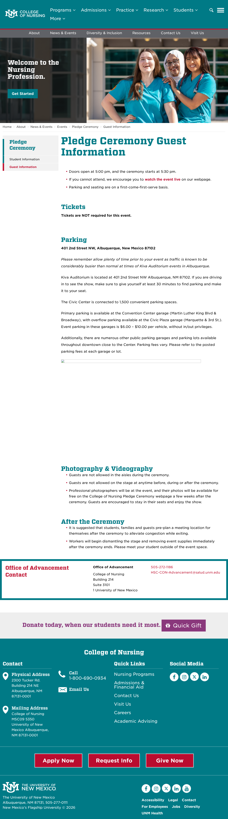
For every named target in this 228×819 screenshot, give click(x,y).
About (34, 33)
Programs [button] (61, 10)
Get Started (23, 94)
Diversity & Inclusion (104, 33)
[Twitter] (194, 676)
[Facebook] (174, 677)
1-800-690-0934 (87, 678)
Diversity (192, 807)
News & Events (63, 33)
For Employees (155, 807)
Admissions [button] (94, 10)
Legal (173, 800)
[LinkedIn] (204, 677)
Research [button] (154, 10)
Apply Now (58, 760)
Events (62, 127)
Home (7, 127)
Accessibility (153, 800)
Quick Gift (186, 625)
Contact (189, 800)
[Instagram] (184, 677)
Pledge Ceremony (85, 127)
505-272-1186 (162, 567)
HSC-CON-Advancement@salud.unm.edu (185, 572)
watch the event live (162, 179)
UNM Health (152, 813)
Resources (141, 33)
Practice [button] (126, 10)
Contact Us (170, 33)
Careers (122, 713)
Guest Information (116, 127)
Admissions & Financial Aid (129, 685)
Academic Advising (135, 721)
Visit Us (197, 33)
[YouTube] (186, 788)
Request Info (114, 760)
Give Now (169, 760)
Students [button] (184, 10)
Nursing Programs (134, 674)
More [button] (56, 18)
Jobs (176, 807)
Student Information (24, 159)
